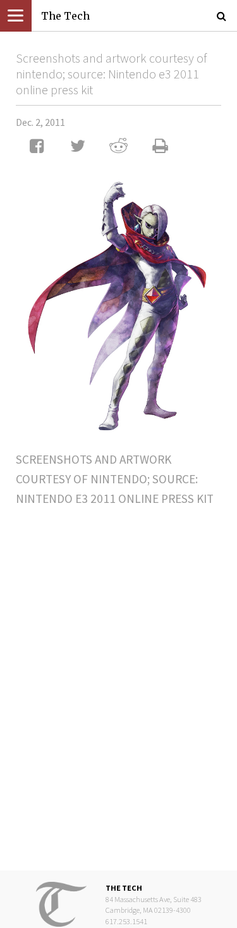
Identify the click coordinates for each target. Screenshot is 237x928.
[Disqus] (118, 678)
